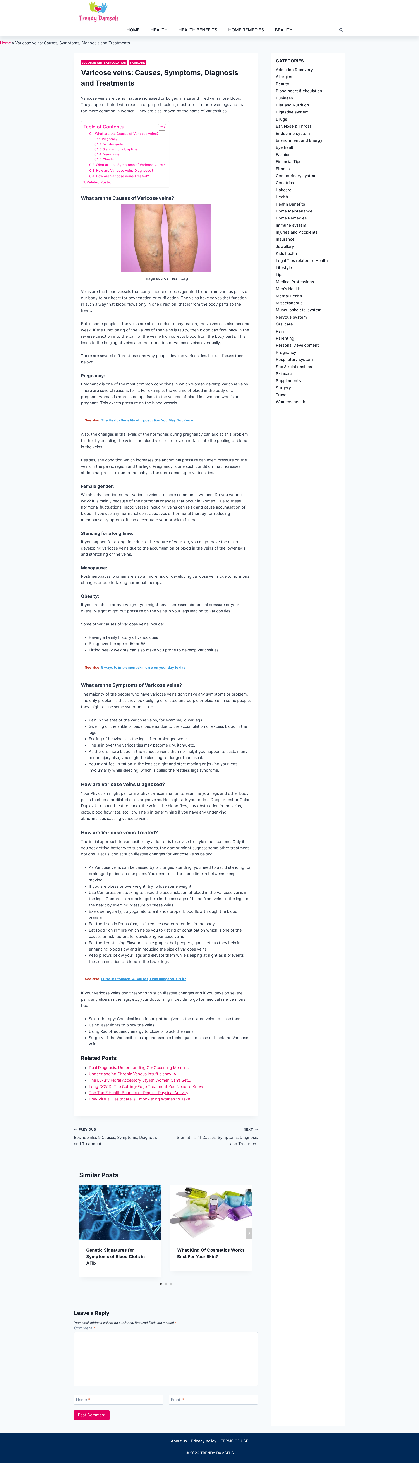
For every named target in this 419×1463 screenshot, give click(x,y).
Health (159, 30)
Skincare (137, 62)
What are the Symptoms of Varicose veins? (130, 165)
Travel (281, 394)
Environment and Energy (299, 140)
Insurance (285, 239)
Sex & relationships (294, 366)
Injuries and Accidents (297, 232)
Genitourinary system (296, 175)
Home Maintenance (294, 211)
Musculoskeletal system (298, 310)
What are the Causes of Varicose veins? (126, 134)
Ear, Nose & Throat (293, 126)
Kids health (286, 253)
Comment (84, 1328)
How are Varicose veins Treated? (122, 176)
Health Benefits (198, 30)
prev (82, 1233)
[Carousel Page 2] (165, 1284)
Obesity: (109, 159)
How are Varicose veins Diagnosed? (124, 170)
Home (133, 30)
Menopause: (111, 154)
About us (179, 1441)
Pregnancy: (110, 139)
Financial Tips (288, 161)
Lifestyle (284, 267)
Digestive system (292, 112)
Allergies (284, 76)
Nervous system (291, 317)
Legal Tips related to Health (302, 260)
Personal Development (297, 345)
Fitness (283, 168)
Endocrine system (293, 133)
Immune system (291, 225)
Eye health (286, 147)
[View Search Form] (341, 30)
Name (83, 1399)
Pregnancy (286, 352)
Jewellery (285, 246)
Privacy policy (203, 1441)
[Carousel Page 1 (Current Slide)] (160, 1284)
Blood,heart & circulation (104, 62)
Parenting (285, 338)
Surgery (283, 387)
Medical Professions (295, 281)
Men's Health (288, 288)
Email (177, 1399)
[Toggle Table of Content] (160, 127)
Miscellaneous (289, 302)
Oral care (284, 324)
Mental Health (289, 295)
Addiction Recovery (294, 69)
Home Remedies (246, 30)
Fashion (283, 154)
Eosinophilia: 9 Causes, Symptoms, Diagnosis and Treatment (115, 1136)
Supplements (288, 380)
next (249, 1233)
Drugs (281, 119)
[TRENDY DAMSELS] (98, 12)
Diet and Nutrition (292, 105)
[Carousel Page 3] (171, 1284)
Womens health (290, 401)
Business (284, 98)
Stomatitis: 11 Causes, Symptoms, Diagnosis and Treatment (217, 1136)
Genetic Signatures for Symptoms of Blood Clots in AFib (115, 1256)
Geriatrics (285, 182)
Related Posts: (99, 182)
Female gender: (114, 144)
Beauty (284, 30)
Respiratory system (294, 359)
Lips (279, 274)
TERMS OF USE (234, 1441)
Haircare (284, 189)
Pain (280, 331)
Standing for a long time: (120, 149)
